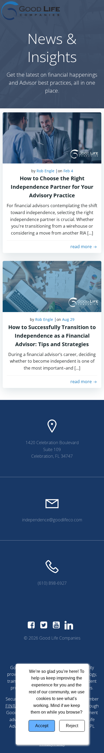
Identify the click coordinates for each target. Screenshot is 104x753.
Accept (41, 725)
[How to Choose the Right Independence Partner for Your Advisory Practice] (52, 137)
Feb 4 (68, 170)
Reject (72, 725)
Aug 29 (68, 319)
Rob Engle (45, 170)
